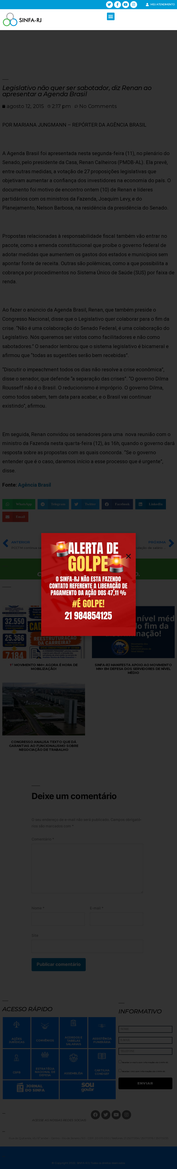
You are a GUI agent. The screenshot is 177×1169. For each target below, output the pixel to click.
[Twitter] (109, 4)
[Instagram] (133, 4)
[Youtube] (125, 4)
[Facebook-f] (117, 4)
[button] (111, 16)
